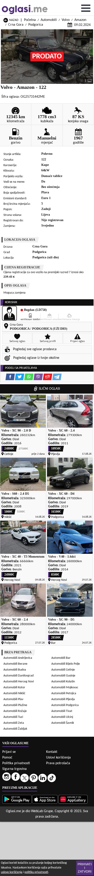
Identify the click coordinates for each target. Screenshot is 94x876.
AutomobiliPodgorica (65, 705)
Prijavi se (9, 752)
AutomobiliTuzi (13, 717)
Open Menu (85, 8)
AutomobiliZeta (13, 723)
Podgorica (35, 25)
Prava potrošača (58, 763)
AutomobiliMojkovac (64, 687)
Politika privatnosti (16, 763)
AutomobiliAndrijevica (17, 658)
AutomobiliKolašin (63, 681)
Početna (30, 20)
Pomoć (7, 757)
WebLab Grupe (42, 811)
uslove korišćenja (11, 872)
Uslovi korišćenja (58, 757)
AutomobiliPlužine (15, 705)
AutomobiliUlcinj (62, 717)
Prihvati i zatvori (85, 867)
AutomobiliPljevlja (63, 699)
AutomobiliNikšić (14, 693)
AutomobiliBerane (15, 664)
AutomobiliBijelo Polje (65, 664)
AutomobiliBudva (14, 669)
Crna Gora (16, 25)
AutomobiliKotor (14, 687)
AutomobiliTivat (61, 711)
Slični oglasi (49, 389)
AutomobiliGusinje (63, 675)
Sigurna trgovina (14, 769)
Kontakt (51, 752)
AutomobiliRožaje (15, 711)
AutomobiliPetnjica (63, 693)
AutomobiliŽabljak (15, 729)
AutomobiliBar (60, 658)
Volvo (66, 20)
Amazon (80, 20)
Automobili (49, 20)
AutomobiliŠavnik (62, 723)
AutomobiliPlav (13, 699)
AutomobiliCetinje (63, 669)
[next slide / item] (90, 56)
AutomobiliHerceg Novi (18, 681)
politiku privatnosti (36, 872)
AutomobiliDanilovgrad (18, 675)
